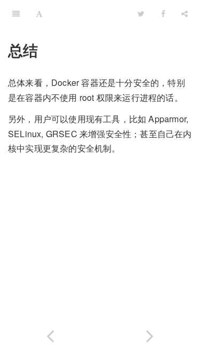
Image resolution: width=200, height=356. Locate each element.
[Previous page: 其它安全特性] (50, 334)
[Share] (184, 13)
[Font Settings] (39, 13)
